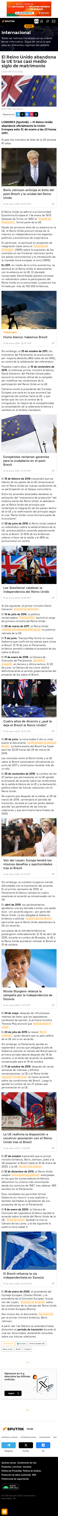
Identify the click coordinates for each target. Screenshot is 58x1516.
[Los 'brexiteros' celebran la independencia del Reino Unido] (29, 565)
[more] (53, 204)
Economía (44, 1437)
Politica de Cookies (32, 1470)
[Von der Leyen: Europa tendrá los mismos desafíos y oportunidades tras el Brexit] (29, 837)
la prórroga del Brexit (39, 918)
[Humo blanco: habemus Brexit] (29, 310)
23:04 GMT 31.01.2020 (12, 71)
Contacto (27, 1466)
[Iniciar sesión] (42, 21)
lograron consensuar (14, 1077)
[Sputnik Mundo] (8, 22)
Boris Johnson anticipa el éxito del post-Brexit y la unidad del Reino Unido (28, 194)
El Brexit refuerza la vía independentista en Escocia (23, 1275)
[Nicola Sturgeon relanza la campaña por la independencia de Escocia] (29, 968)
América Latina (9, 1437)
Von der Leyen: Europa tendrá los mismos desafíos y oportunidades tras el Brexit (27, 864)
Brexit (18, 1349)
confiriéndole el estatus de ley (29, 744)
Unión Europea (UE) (37, 1343)
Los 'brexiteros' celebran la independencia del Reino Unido (26, 590)
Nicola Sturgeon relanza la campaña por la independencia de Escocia (27, 995)
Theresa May (27, 617)
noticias (27, 1349)
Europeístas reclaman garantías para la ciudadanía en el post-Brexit (26, 460)
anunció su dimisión (26, 609)
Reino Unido (7, 1349)
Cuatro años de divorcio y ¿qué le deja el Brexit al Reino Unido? (27, 723)
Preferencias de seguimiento (15, 1478)
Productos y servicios (11, 1466)
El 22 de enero (15, 1220)
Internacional (8, 1343)
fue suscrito (46, 1314)
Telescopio (10, 332)
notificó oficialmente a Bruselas (21, 629)
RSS (34, 1474)
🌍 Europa (21, 1343)
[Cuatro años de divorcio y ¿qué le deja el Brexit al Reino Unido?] (29, 698)
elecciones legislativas (25, 1175)
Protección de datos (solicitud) (16, 1474)
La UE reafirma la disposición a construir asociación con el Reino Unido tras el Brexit (27, 1138)
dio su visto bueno (30, 1166)
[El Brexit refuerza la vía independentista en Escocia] (29, 1251)
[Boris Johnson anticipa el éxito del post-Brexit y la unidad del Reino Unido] (29, 167)
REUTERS (7, 109)
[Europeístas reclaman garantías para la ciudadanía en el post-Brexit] (29, 434)
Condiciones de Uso (26, 1462)
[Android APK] (10, 1487)
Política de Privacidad (11, 1470)
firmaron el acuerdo (32, 1302)
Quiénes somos (8, 1462)
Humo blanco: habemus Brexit (25, 337)
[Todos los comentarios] (4, 1512)
